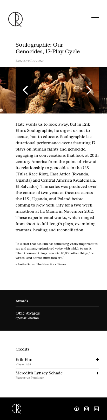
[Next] (88, 90)
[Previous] (26, 90)
